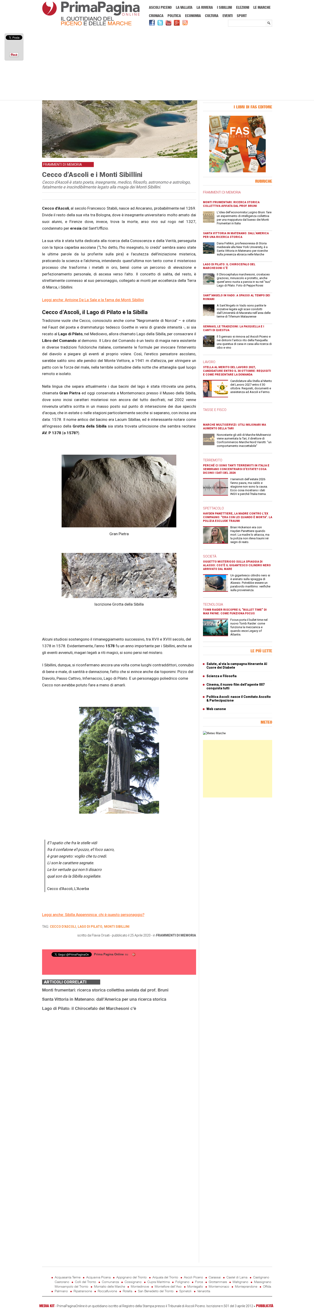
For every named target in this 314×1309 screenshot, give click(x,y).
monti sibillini (116, 926)
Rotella (127, 1291)
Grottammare (218, 1282)
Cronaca (156, 15)
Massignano (262, 1282)
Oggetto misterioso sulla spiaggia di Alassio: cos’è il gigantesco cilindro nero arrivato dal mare (237, 565)
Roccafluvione (107, 1291)
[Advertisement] (157, 64)
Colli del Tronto (85, 1282)
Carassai (215, 1277)
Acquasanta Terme (67, 1277)
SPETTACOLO (213, 508)
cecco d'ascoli (63, 926)
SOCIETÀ (209, 556)
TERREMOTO (212, 460)
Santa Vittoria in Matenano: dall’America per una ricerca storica (104, 999)
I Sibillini (224, 7)
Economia (193, 15)
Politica (174, 15)
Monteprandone (246, 1286)
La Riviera (205, 7)
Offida (267, 1286)
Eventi (228, 15)
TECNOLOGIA (213, 604)
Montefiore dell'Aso (168, 1286)
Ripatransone (83, 1291)
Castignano (261, 1277)
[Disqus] (119, 1072)
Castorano (62, 1282)
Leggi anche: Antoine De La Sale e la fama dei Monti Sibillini (93, 300)
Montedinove (140, 1286)
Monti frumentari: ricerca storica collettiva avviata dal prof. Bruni (105, 989)
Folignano (182, 1282)
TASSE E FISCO (214, 410)
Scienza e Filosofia (221, 676)
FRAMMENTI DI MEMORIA (222, 192)
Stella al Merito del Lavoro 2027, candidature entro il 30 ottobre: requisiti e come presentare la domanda (237, 371)
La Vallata (184, 7)
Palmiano (61, 1291)
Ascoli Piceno (160, 7)
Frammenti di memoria (176, 935)
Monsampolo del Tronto (71, 1286)
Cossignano (133, 1282)
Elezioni (242, 7)
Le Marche (262, 7)
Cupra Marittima (158, 1282)
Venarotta (203, 1291)
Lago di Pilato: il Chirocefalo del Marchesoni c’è (89, 1008)
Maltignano (240, 1282)
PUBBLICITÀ (264, 1305)
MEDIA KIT (46, 1305)
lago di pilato (90, 926)
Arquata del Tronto (165, 1277)
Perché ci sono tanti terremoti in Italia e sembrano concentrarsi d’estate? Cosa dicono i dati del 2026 (236, 469)
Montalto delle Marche (109, 1286)
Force (199, 1282)
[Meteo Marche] (214, 733)
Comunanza (110, 1282)
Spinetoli (185, 1291)
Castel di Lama (236, 1277)
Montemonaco (219, 1286)
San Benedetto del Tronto (156, 1291)
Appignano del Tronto (131, 1277)
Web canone (216, 709)
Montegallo (195, 1286)
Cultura (211, 15)
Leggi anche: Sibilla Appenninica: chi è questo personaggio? (93, 914)
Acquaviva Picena (98, 1277)
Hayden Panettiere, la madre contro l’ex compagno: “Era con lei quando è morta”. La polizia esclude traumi (237, 517)
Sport (242, 15)
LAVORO (209, 362)
